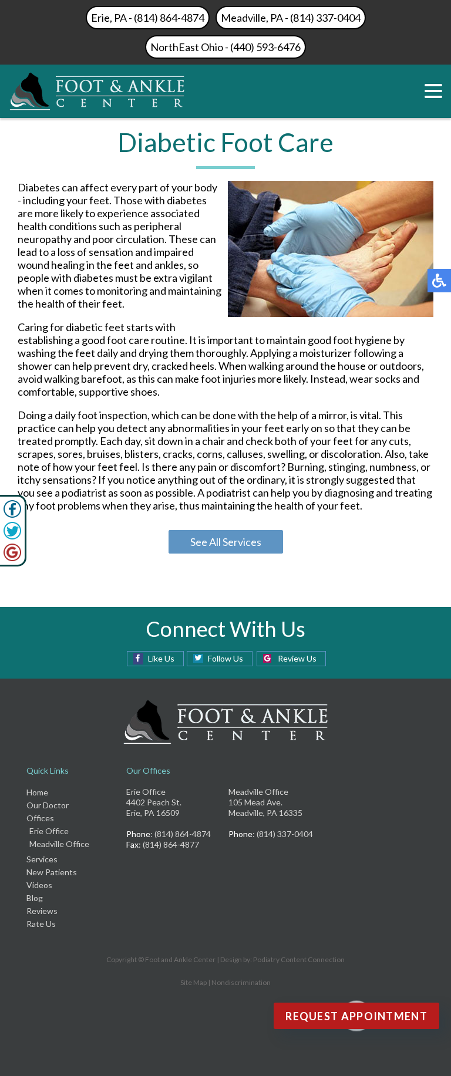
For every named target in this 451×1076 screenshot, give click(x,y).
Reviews (42, 911)
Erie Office (49, 831)
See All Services (225, 541)
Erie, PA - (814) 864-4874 (147, 17)
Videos (39, 885)
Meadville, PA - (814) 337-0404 (291, 17)
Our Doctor (47, 805)
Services (42, 859)
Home (37, 792)
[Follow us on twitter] (12, 535)
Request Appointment (356, 1016)
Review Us (297, 658)
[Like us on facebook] (12, 514)
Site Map (193, 982)
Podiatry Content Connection (299, 959)
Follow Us (225, 658)
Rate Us (41, 924)
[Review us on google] (12, 557)
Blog (34, 898)
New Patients (51, 872)
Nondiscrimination (241, 982)
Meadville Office (59, 844)
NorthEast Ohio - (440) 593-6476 (225, 47)
